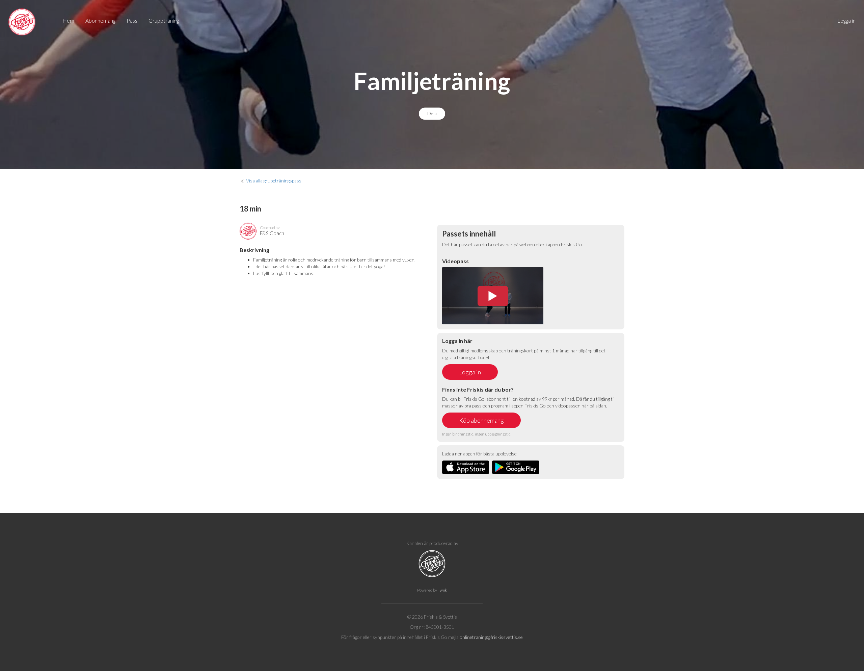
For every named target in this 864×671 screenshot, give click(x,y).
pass (132, 20)
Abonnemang (100, 20)
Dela (432, 114)
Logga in (846, 20)
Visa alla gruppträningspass (273, 180)
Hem (68, 20)
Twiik (442, 590)
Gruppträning (163, 20)
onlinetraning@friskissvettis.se (491, 637)
